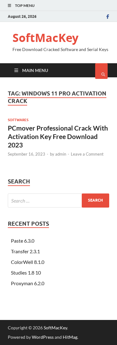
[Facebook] (108, 16)
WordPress (43, 337)
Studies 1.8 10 (26, 272)
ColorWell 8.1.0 (27, 262)
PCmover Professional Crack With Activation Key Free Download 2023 (58, 136)
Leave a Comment (87, 154)
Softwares (18, 120)
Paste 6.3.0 (22, 241)
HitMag (70, 337)
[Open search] (101, 71)
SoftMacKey (45, 37)
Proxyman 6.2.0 (27, 283)
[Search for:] (58, 200)
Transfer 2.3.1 (25, 251)
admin (60, 154)
